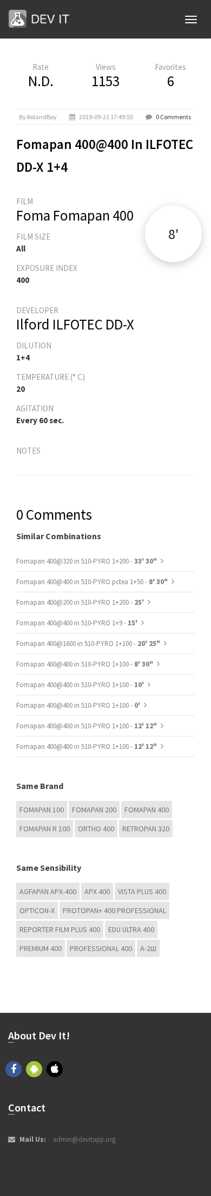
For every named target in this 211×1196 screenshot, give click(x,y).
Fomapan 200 (94, 809)
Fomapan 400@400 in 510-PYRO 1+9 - (77, 623)
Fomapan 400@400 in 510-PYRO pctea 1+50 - (92, 581)
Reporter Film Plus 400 (59, 929)
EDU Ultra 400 (131, 929)
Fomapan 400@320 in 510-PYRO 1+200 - (86, 561)
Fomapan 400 (146, 809)
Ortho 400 (96, 828)
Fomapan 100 (41, 809)
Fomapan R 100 (44, 828)
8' (173, 234)
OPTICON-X (37, 910)
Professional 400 (101, 948)
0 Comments (173, 117)
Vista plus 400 (142, 891)
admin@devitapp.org (84, 1139)
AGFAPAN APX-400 (47, 891)
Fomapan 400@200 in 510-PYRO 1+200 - (81, 602)
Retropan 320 (145, 828)
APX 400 (97, 891)
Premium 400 (40, 948)
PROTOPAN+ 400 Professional (114, 910)
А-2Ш (148, 948)
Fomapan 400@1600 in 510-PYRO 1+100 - (88, 643)
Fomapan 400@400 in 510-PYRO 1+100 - (84, 664)
